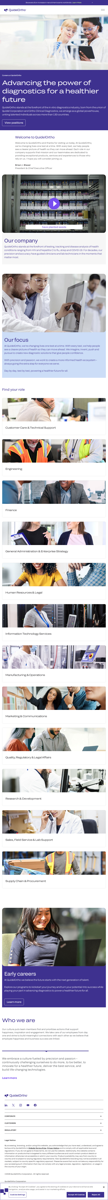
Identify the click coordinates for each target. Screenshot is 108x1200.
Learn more (9, 1077)
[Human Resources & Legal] (54, 574)
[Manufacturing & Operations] (54, 657)
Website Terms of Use (37, 1148)
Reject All (96, 1195)
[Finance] (54, 492)
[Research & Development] (54, 780)
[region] (54, 1191)
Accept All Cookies (76, 1195)
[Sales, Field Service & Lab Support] (54, 822)
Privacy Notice (53, 1148)
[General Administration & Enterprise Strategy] (54, 533)
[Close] (104, 1187)
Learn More (76, 2)
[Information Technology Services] (54, 615)
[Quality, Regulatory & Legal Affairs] (54, 739)
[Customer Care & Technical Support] (54, 409)
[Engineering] (54, 451)
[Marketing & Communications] (54, 698)
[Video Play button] (54, 204)
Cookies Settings (17, 1195)
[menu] (70, 10)
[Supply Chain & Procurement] (54, 863)
